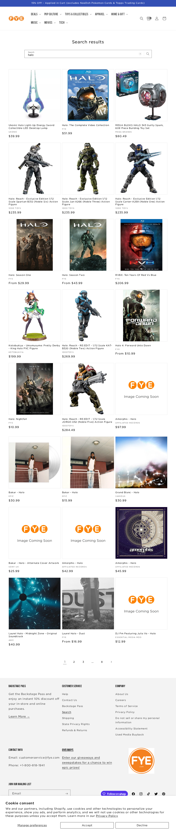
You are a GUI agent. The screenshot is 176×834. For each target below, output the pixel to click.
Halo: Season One (20, 275)
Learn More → (19, 716)
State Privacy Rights (76, 724)
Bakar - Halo (16, 492)
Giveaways (68, 750)
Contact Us (69, 700)
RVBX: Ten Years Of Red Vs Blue (135, 275)
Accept (87, 825)
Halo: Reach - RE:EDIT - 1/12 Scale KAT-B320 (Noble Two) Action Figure (87, 347)
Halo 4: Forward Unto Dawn (133, 345)
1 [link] (64, 661)
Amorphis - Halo (125, 419)
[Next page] (111, 662)
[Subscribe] (66, 794)
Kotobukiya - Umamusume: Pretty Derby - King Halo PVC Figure (34, 347)
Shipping (68, 718)
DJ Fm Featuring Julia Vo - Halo (135, 633)
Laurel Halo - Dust (73, 633)
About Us (121, 694)
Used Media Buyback (129, 734)
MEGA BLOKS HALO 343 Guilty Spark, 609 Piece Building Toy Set (139, 126)
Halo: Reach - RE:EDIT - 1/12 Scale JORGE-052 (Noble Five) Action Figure (87, 420)
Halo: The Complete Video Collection (85, 125)
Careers (120, 700)
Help (65, 694)
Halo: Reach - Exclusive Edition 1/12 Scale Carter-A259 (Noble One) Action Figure (140, 201)
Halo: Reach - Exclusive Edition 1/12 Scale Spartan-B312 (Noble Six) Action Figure (33, 201)
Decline (142, 825)
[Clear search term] (140, 54)
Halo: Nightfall (18, 419)
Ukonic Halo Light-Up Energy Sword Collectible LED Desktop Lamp (31, 126)
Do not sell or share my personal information (137, 720)
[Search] (148, 54)
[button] (35, 14)
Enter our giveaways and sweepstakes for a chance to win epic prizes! (87, 762)
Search (66, 712)
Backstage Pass (72, 706)
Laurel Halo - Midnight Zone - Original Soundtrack (33, 635)
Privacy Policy (107, 816)
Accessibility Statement (131, 728)
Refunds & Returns (74, 730)
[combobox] (88, 54)
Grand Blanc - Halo (127, 492)
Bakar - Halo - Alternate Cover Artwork (34, 563)
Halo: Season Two (73, 275)
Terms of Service (126, 706)
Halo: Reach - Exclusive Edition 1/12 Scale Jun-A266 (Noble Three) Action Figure (86, 201)
